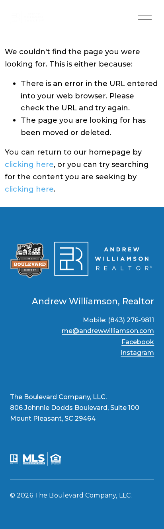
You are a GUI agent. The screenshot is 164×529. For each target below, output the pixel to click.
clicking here (29, 164)
